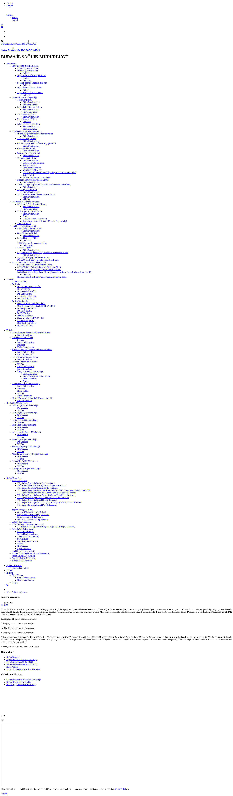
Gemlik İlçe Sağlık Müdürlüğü (25, 405)
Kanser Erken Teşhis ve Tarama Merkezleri (30, 553)
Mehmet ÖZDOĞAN (26, 296)
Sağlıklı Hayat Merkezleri (33, 163)
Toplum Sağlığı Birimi (26, 158)
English (9, 6)
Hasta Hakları (23, 391)
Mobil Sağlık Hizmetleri (33, 170)
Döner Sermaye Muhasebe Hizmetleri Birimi (31, 332)
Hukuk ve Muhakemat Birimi (24, 362)
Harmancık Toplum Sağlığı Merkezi (32, 519)
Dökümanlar (22, 408)
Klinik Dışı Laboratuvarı (27, 534)
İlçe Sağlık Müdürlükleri (16, 403)
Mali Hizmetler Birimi (26, 119)
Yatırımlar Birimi (24, 100)
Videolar (26, 199)
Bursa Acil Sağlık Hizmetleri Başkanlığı (23, 669)
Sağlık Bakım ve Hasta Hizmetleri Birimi (34, 265)
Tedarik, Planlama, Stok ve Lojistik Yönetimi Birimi (39, 269)
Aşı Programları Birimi (27, 189)
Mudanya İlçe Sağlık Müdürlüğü (26, 447)
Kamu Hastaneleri (19, 480)
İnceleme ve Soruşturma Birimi (25, 357)
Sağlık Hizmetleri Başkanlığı (24, 226)
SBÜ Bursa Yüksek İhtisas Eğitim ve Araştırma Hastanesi (41, 485)
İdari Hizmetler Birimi (26, 114)
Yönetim (10, 279)
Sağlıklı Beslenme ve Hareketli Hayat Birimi (36, 194)
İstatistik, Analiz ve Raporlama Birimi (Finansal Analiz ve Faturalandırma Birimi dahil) (54, 272)
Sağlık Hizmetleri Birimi (27, 238)
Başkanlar (16, 284)
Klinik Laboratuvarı (25, 531)
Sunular (20, 340)
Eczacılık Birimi (24, 248)
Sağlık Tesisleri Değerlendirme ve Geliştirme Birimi (39, 267)
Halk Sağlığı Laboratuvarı (23, 529)
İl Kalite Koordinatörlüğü (22, 337)
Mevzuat (21, 345)
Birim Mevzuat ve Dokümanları (36, 376)
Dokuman (27, 80)
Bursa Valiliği (12, 667)
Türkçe (9, 3)
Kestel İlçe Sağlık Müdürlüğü (24, 439)
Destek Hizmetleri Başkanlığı (24, 97)
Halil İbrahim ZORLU (27, 323)
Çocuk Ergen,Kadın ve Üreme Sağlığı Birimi (36, 143)
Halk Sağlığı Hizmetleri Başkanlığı (27, 131)
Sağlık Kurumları (13, 478)
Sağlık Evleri (28, 175)
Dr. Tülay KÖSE (24, 311)
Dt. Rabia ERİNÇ (25, 325)
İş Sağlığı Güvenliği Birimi (28, 124)
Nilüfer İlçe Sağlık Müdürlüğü (25, 461)
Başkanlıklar (11, 63)
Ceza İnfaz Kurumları (32, 168)
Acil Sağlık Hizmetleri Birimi (29, 211)
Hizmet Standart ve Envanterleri (36, 177)
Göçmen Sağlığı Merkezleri (23, 558)
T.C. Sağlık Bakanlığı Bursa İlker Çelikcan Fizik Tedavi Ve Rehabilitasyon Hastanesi (53, 490)
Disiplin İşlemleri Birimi (27, 71)
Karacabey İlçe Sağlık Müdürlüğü (26, 432)
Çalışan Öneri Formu (26, 577)
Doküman (27, 73)
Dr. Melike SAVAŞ (25, 299)
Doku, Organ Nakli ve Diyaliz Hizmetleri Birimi (38, 260)
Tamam (4, 793)
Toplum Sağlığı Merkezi (22, 510)
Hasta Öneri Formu (25, 580)
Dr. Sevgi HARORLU (27, 308)
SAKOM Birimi (24, 223)
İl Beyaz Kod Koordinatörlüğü (30, 371)
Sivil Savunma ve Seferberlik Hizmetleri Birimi (32, 349)
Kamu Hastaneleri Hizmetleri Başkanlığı (29, 262)
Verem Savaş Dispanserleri (23, 556)
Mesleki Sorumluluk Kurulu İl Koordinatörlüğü (32, 398)
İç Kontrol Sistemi (14, 565)
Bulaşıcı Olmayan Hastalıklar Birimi (32, 180)
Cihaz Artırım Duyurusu (16, 592)
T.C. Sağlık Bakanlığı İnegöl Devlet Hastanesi (37, 505)
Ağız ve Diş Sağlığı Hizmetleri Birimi (33, 257)
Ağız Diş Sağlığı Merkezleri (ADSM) (28, 524)
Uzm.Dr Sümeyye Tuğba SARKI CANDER (36, 306)
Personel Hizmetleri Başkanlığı (25, 66)
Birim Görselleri (29, 379)
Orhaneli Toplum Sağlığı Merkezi (31, 512)
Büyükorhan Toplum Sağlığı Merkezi (33, 514)
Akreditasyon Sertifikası (27, 541)
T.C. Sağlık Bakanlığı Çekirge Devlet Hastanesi (37, 488)
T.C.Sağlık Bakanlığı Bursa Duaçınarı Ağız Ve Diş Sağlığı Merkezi (46, 527)
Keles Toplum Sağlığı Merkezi (30, 517)
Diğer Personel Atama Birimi (29, 88)
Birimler (9, 330)
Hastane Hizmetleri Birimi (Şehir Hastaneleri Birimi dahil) (42, 277)
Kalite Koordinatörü (25, 347)
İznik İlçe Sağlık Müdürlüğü (24, 425)
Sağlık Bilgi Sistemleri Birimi (29, 107)
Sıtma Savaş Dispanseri (22, 561)
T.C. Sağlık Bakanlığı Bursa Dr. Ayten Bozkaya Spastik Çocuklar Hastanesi (49, 502)
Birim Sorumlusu (30, 104)
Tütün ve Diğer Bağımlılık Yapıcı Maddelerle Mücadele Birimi (44, 185)
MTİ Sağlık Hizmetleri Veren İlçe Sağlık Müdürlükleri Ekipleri (49, 172)
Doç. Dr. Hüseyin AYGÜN (29, 286)
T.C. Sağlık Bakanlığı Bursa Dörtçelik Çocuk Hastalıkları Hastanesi (46, 495)
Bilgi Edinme (17, 575)
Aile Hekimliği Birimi (26, 138)
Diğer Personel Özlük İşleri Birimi (31, 75)
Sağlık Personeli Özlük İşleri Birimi (32, 83)
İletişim (20, 544)
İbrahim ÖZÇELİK (25, 320)
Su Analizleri (22, 539)
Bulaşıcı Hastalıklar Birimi (28, 153)
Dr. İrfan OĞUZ (24, 289)
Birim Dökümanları (31, 102)
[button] (10, 15)
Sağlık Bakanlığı (13, 657)
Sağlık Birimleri (29, 165)
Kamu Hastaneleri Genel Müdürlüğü (22, 664)
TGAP (9, 570)
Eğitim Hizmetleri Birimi (27, 68)
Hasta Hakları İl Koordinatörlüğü (26, 383)
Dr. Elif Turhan (23, 313)
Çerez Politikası (122, 789)
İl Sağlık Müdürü (19, 282)
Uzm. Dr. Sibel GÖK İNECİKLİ (31, 303)
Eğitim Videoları (24, 548)
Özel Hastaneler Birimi (27, 233)
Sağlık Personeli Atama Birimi (30, 92)
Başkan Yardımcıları (20, 301)
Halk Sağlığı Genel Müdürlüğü (19, 662)
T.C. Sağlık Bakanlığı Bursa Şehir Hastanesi (36, 483)
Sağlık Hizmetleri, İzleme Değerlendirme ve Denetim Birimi (42, 252)
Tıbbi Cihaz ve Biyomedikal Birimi (32, 243)
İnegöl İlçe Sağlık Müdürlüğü (24, 420)
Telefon (26, 78)
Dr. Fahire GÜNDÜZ (26, 291)
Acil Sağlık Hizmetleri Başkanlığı (26, 202)
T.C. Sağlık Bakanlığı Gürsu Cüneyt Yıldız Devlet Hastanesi (43, 497)
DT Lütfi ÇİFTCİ (24, 294)
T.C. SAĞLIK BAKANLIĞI (20, 49)
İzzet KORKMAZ (25, 316)
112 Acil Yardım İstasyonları (35, 218)
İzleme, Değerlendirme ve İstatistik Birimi (35, 134)
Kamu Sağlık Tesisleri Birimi (29, 228)
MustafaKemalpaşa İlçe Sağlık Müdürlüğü (30, 454)
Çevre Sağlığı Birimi (26, 148)
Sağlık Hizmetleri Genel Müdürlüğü (21, 659)
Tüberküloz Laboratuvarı (28, 536)
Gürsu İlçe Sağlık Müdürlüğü (24, 413)
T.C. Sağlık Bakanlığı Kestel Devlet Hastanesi (37, 500)
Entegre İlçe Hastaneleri (22, 522)
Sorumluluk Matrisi (20, 568)
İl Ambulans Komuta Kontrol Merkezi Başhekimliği (45, 221)
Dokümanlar (28, 245)
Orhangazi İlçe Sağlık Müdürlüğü (26, 468)
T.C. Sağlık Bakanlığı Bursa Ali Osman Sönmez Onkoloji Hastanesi (46, 493)
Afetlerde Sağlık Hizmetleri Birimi (32, 204)
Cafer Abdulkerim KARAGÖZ (30, 318)
